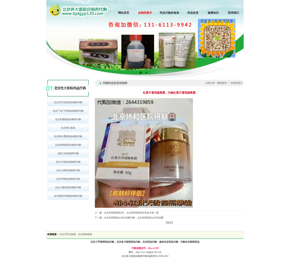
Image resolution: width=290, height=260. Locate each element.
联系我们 (233, 12)
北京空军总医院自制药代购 (68, 102)
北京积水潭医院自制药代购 (68, 136)
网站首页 (123, 12)
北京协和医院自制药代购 (68, 144)
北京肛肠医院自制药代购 (68, 119)
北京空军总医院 (68, 234)
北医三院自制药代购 (68, 153)
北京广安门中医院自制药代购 (68, 110)
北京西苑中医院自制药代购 (68, 196)
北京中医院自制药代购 (68, 178)
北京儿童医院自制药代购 (68, 187)
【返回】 (169, 222)
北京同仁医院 (68, 127)
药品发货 (192, 12)
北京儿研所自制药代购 (68, 170)
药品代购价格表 (169, 12)
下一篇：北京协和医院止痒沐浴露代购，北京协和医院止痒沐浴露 (129, 217)
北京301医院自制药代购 (68, 161)
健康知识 (213, 12)
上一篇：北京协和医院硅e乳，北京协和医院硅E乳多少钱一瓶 (127, 212)
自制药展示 (145, 12)
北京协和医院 (85, 234)
